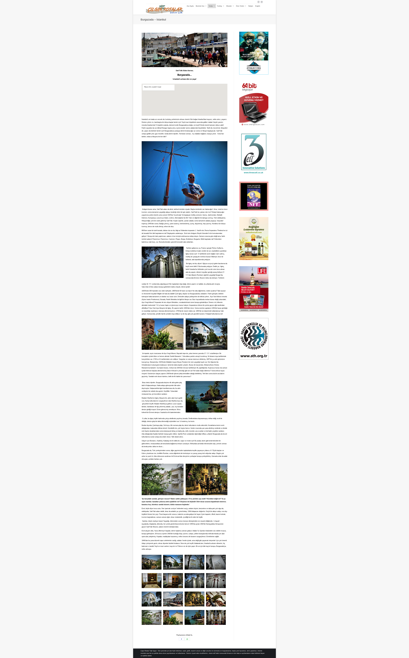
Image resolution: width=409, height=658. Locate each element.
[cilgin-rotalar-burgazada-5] (216, 562)
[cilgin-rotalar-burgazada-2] (151, 562)
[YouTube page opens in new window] (261, 2)
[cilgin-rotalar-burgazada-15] (173, 617)
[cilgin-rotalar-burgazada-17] (216, 617)
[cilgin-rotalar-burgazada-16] (194, 617)
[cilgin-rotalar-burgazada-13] (216, 599)
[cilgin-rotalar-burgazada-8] (194, 580)
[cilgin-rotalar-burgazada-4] (194, 562)
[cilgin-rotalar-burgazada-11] (173, 599)
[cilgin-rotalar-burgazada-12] (194, 599)
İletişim (250, 6)
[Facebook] (181, 639)
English (257, 6)
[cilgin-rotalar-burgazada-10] (151, 599)
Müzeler (229, 6)
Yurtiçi (211, 6)
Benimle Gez (200, 6)
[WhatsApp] (187, 639)
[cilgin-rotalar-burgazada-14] (151, 617)
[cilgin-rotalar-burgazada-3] (173, 562)
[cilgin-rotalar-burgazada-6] (151, 580)
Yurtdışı (219, 6)
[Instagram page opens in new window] (258, 2)
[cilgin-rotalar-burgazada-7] (173, 580)
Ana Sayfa (190, 6)
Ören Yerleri (240, 6)
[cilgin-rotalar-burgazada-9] (216, 580)
